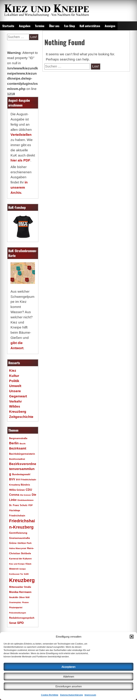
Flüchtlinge (14, 510)
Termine (39, 26)
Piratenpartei (15, 607)
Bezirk (23, 444)
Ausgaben (24, 26)
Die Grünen (25, 495)
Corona (14, 494)
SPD (20, 623)
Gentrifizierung (18, 532)
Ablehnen (68, 676)
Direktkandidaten (25, 500)
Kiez (12, 370)
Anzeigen (110, 26)
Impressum (90, 695)
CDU (29, 489)
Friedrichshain (17, 515)
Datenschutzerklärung (71, 695)
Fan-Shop (69, 26)
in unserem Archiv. (19, 187)
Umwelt (15, 386)
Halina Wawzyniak (17, 548)
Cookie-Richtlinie (49, 695)
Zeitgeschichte (21, 417)
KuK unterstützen (90, 26)
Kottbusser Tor (16, 574)
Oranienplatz (15, 602)
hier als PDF (20, 160)
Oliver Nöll (24, 597)
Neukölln (13, 597)
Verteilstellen (21, 135)
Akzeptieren (68, 666)
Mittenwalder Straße (20, 587)
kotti (26, 574)
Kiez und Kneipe (17, 564)
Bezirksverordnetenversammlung (22, 469)
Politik (14, 381)
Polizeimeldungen (17, 613)
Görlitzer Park (24, 543)
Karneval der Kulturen (20, 558)
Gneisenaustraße (19, 538)
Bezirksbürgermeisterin (22, 454)
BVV (12, 479)
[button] (131, 636)
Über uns (54, 26)
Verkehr (15, 401)
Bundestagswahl (21, 474)
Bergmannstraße (18, 438)
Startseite (8, 26)
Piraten (25, 602)
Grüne (13, 543)
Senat (12, 622)
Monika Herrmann (20, 591)
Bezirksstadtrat (17, 459)
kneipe (22, 569)
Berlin (14, 443)
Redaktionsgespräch (21, 617)
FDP (30, 505)
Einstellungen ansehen (68, 686)
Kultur (14, 376)
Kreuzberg (22, 580)
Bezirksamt (17, 448)
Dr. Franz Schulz (18, 505)
